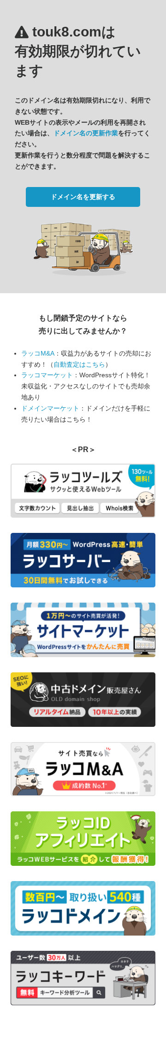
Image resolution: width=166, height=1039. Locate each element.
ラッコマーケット (47, 375)
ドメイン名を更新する (83, 196)
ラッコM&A (37, 353)
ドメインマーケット (50, 408)
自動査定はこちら (79, 364)
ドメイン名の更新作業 (85, 133)
